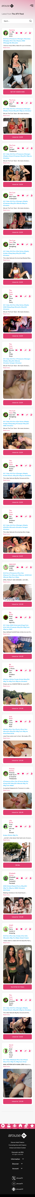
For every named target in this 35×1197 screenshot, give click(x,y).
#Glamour (21, 575)
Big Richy (11, 613)
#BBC (24, 253)
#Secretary (27, 39)
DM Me (17, 865)
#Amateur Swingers (9, 363)
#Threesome (13, 39)
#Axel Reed (6, 733)
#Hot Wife (6, 627)
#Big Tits (5, 681)
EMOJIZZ (12, 564)
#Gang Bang (12, 253)
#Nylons (18, 41)
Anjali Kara (11, 926)
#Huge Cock (24, 625)
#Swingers (20, 39)
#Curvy (18, 886)
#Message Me (7, 43)
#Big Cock (12, 577)
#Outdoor (6, 679)
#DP (9, 783)
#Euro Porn (23, 729)
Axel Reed (10, 718)
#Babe (17, 577)
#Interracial (17, 625)
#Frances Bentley (23, 781)
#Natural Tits (7, 575)
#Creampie (16, 156)
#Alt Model (6, 890)
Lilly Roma (11, 821)
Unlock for (17, 137)
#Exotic (10, 475)
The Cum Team (12, 101)
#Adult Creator (24, 938)
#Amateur (28, 111)
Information (15, 1159)
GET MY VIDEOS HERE (17, 92)
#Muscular (14, 575)
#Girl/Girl (6, 527)
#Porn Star (13, 41)
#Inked (10, 111)
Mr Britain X (11, 667)
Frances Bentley (11, 770)
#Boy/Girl (16, 111)
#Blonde (19, 203)
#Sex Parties (20, 251)
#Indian (5, 253)
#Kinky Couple (14, 679)
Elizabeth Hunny (12, 874)
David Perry (11, 1046)
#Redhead (13, 1060)
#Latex (5, 835)
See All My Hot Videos (17, 987)
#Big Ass (22, 111)
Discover (15, 1164)
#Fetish (10, 835)
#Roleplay (6, 41)
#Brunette (15, 43)
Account (15, 1168)
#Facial (5, 783)
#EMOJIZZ (28, 575)
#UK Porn (6, 39)
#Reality (5, 111)
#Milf (23, 41)
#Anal (12, 733)
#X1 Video (6, 109)
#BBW (16, 888)
